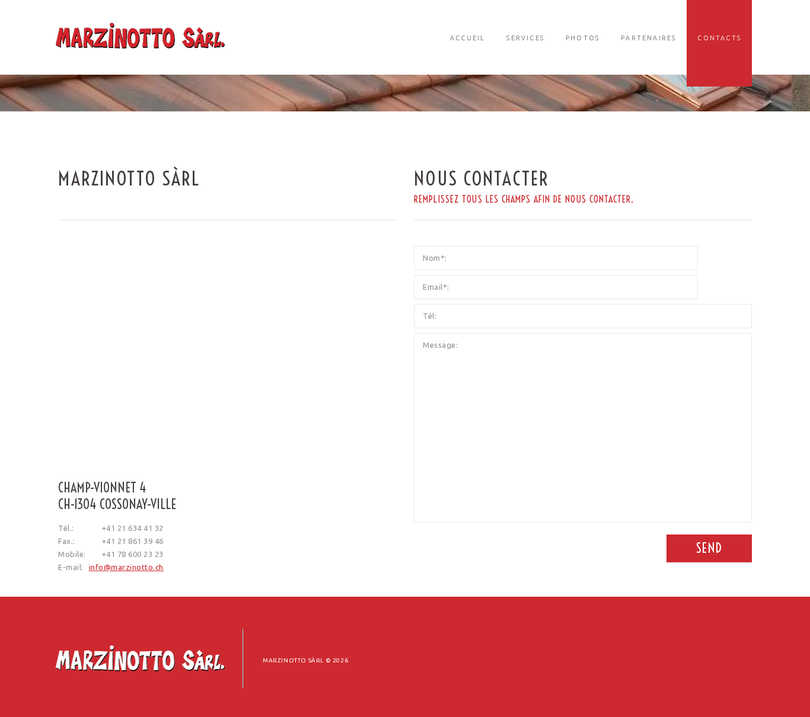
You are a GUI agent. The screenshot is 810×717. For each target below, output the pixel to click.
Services (525, 37)
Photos (582, 37)
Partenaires (648, 37)
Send (709, 548)
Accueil (467, 37)
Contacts (719, 37)
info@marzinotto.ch (126, 567)
